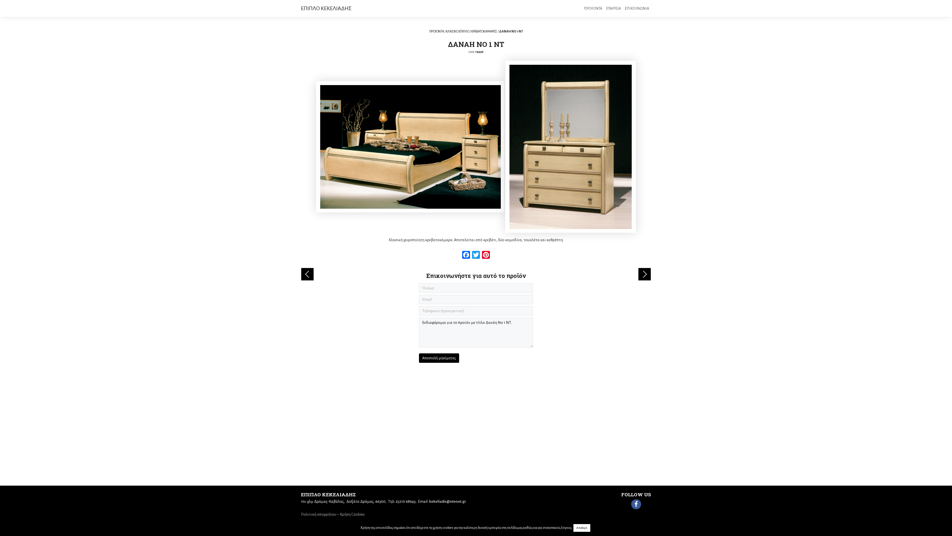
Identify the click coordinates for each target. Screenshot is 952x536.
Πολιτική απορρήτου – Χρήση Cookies (333, 514)
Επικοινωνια (637, 8)
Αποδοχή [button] (581, 528)
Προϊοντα (593, 8)
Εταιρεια (613, 8)
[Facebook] (636, 504)
